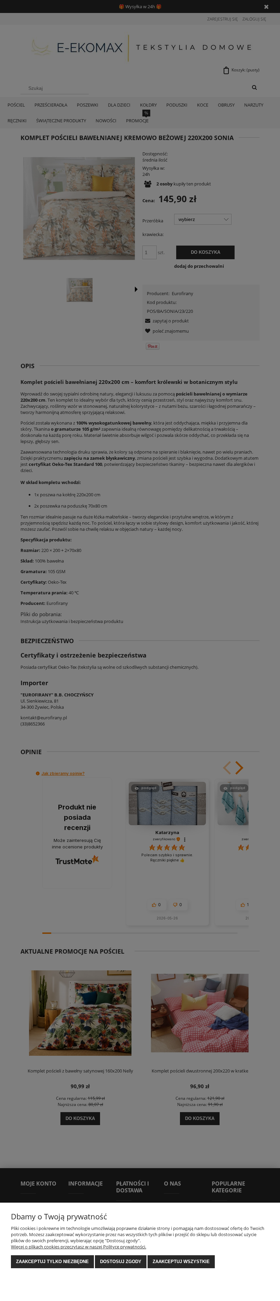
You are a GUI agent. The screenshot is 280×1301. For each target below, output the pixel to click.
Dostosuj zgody (120, 1261)
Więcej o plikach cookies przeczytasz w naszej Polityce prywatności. (78, 1247)
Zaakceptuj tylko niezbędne (52, 1261)
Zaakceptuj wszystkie (181, 1261)
